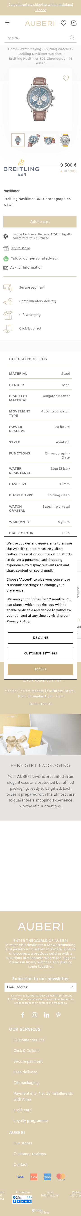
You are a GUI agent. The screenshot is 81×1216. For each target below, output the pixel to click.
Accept (40, 669)
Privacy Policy (18, 621)
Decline (40, 638)
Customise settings (40, 654)
